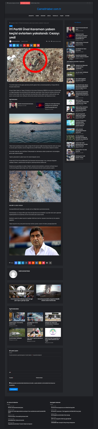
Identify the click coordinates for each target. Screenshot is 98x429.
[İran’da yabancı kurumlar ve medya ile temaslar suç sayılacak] (71, 138)
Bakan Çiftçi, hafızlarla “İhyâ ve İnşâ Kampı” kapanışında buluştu (82, 108)
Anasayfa (31, 15)
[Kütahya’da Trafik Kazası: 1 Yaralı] (71, 158)
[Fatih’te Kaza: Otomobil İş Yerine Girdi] (17, 316)
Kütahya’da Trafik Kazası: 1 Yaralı (80, 156)
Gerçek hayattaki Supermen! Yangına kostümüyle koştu (81, 115)
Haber (37, 15)
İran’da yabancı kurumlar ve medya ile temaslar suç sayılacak (82, 137)
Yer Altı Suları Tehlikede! (15, 338)
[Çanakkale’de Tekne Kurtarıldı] (35, 316)
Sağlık (49, 15)
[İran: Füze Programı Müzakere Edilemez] (35, 332)
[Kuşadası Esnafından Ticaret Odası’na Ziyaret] (71, 57)
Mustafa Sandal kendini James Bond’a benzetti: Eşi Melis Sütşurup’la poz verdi (82, 94)
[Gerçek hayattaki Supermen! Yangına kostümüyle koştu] (71, 116)
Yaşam (61, 15)
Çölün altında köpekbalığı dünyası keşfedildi (81, 130)
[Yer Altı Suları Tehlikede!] (17, 332)
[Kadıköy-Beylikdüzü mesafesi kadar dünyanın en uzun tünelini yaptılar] (71, 122)
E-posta (11, 377)
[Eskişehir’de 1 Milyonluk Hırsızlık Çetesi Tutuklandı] (53, 316)
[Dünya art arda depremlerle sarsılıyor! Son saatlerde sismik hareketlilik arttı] (40, 105)
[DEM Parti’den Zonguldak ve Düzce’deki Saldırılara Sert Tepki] (53, 332)
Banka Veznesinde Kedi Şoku (25, 103)
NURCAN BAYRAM (16, 41)
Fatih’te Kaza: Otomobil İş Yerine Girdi (39, 3)
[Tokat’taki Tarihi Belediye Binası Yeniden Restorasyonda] (71, 145)
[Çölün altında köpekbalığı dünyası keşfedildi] (71, 131)
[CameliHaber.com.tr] (49, 9)
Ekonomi (43, 15)
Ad (10, 372)
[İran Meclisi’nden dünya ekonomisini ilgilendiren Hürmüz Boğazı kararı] (71, 87)
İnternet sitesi (39, 377)
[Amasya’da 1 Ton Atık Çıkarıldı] (71, 151)
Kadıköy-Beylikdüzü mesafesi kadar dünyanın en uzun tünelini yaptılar (81, 123)
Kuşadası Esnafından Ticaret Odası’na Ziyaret (82, 55)
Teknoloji (55, 15)
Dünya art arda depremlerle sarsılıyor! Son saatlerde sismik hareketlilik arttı (52, 105)
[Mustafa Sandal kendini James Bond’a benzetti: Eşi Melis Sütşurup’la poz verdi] (71, 93)
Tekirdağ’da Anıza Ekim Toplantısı (75, 61)
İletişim (67, 15)
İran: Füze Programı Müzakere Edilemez (35, 338)
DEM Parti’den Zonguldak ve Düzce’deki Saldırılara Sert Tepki (52, 339)
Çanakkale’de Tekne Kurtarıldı (32, 323)
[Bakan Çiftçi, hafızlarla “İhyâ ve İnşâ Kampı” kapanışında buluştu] (71, 109)
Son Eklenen (78, 22)
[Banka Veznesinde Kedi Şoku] (13, 105)
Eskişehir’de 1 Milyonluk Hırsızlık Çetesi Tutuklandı (52, 323)
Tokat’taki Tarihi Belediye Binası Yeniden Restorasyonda (82, 144)
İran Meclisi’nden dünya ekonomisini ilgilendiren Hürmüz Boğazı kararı (82, 86)
